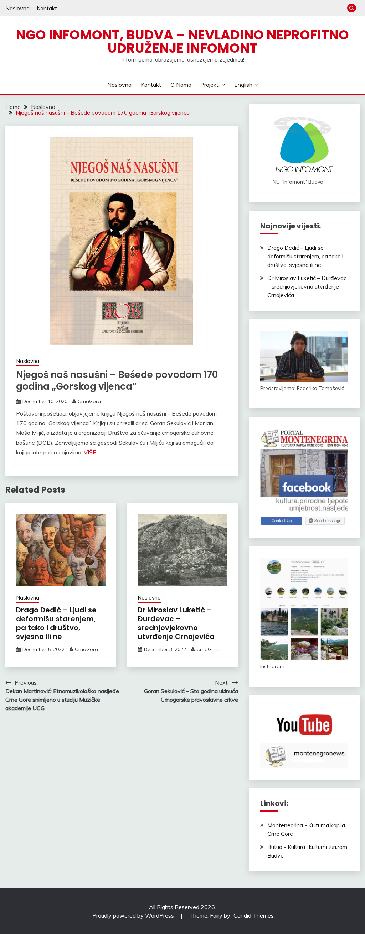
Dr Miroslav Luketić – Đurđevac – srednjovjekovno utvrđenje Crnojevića (176, 623)
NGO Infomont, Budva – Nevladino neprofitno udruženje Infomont (182, 41)
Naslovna (17, 8)
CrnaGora (89, 401)
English (243, 84)
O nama (180, 84)
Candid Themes (253, 915)
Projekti (210, 84)
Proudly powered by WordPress (133, 915)
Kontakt (47, 8)
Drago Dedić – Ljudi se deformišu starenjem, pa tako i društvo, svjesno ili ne (56, 623)
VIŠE (90, 452)
